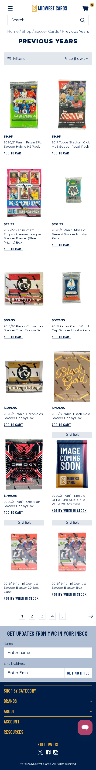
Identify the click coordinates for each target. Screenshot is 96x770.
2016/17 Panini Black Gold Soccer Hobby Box (71, 416)
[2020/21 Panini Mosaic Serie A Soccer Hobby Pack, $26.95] (72, 193)
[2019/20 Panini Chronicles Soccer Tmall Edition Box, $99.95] (24, 289)
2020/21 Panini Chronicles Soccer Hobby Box (23, 416)
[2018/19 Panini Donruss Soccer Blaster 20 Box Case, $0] (24, 552)
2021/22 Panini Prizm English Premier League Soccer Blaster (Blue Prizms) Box (22, 236)
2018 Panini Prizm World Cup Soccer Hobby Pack (71, 328)
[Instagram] (55, 752)
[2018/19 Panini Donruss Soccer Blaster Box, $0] (72, 552)
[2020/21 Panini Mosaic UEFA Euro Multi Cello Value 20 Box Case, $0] (72, 464)
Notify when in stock (69, 510)
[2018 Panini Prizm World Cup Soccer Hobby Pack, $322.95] (72, 289)
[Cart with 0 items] (85, 8)
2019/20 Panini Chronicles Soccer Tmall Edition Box (23, 328)
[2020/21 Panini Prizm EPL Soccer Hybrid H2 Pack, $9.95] (24, 105)
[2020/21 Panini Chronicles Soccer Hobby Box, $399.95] (24, 376)
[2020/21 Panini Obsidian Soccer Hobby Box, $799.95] (24, 464)
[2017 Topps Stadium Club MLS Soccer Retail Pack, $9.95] (72, 105)
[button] (48, 58)
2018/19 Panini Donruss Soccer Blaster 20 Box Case (21, 588)
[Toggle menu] (10, 8)
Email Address (14, 663)
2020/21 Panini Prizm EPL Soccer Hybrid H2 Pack (22, 144)
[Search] (82, 20)
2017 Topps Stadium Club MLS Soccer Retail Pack (71, 144)
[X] (40, 752)
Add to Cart (13, 153)
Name (8, 643)
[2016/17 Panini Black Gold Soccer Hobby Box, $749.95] (72, 376)
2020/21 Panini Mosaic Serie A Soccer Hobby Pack (69, 234)
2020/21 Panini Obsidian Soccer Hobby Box (22, 504)
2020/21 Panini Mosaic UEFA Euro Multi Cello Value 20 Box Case (68, 500)
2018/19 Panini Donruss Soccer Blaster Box (69, 586)
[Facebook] (48, 752)
